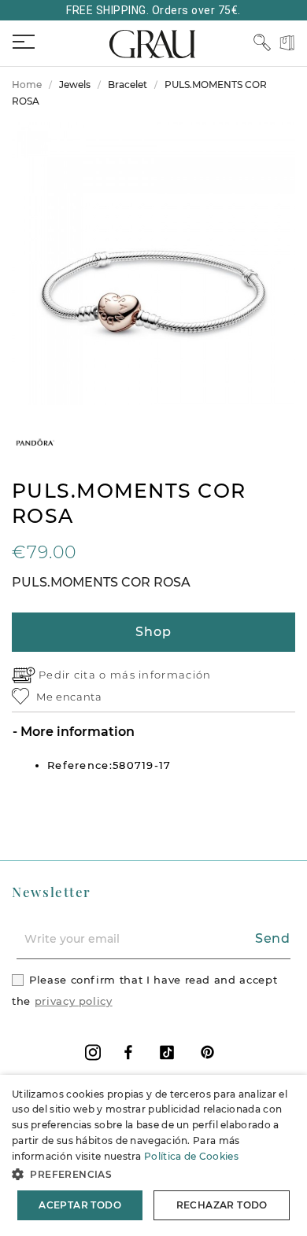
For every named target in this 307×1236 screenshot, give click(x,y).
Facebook (128, 1052)
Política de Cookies (191, 1156)
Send (272, 938)
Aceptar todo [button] (80, 1205)
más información (161, 674)
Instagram (93, 1052)
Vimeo (166, 1052)
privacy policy (74, 1001)
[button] (153, 1174)
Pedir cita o (74, 674)
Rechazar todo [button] (222, 1205)
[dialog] (153, 1155)
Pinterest (207, 1052)
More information (76, 731)
